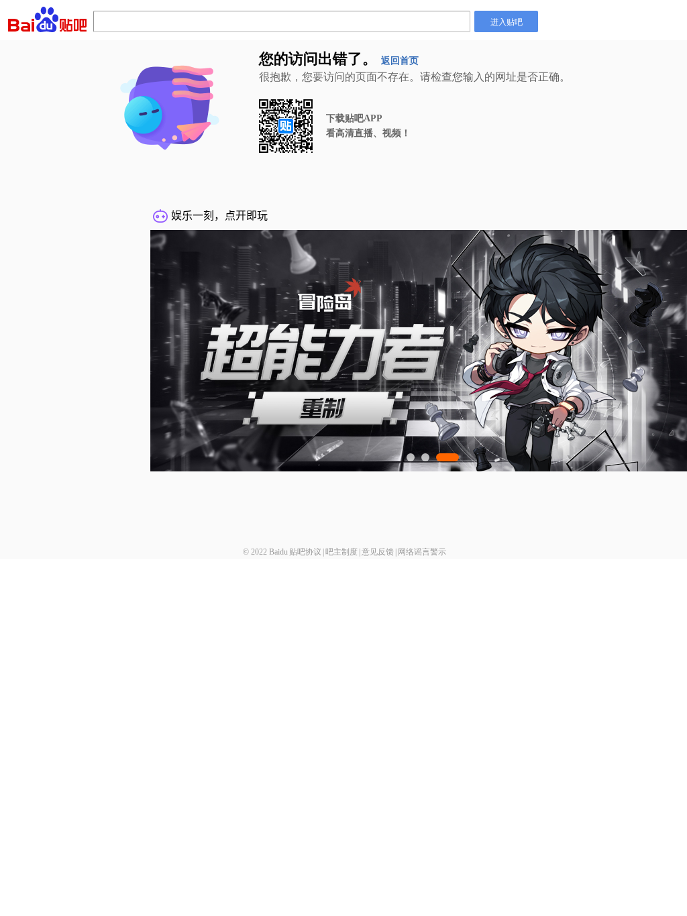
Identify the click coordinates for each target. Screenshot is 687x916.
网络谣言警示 (422, 552)
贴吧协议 (305, 552)
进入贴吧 (506, 21)
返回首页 (400, 61)
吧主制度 (341, 552)
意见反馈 (378, 552)
